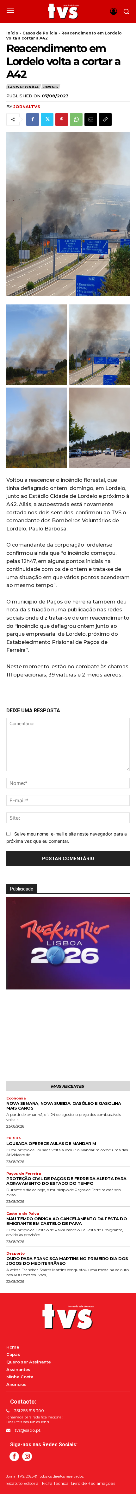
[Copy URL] (105, 119)
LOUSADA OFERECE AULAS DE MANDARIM (51, 1143)
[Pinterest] (61, 119)
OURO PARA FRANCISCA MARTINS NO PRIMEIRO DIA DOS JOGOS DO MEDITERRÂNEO (67, 1261)
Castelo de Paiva (22, 1214)
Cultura (13, 1138)
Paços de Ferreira (23, 1174)
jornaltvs (26, 106)
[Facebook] (32, 119)
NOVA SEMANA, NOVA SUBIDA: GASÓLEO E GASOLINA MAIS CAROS (63, 1106)
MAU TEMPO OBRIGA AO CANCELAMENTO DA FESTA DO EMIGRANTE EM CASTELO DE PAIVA (66, 1221)
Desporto (15, 1254)
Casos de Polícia (39, 33)
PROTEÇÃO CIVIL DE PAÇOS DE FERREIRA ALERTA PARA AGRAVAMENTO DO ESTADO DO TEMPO (66, 1181)
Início (12, 33)
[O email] (90, 119)
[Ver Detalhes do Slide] (68, 984)
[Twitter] (47, 119)
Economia (16, 1098)
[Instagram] (27, 1456)
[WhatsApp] (76, 119)
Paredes (50, 86)
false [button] (14, 982)
